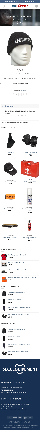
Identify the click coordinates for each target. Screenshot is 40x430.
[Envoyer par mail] (20, 94)
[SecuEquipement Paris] (20, 6)
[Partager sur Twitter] (16, 94)
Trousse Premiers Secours (29, 181)
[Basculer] (3, 106)
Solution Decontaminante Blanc (29, 209)
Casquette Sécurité (10, 182)
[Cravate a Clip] (10, 140)
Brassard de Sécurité (10, 209)
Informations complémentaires (16, 123)
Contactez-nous (14, 421)
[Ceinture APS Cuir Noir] (10, 225)
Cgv (29, 421)
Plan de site (28, 422)
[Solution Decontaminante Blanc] (30, 197)
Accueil (15, 19)
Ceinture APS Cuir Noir (10, 237)
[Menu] (3, 6)
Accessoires (23, 19)
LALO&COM (32, 427)
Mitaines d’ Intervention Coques (30, 153)
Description (9, 106)
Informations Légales (16, 422)
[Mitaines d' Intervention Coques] (30, 140)
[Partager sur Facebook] (13, 94)
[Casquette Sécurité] (10, 169)
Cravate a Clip (10, 152)
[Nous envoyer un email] (36, 6)
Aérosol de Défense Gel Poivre (30, 238)
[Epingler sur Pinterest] (23, 94)
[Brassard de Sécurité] (10, 197)
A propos (24, 421)
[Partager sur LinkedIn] (26, 94)
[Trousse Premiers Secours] (30, 169)
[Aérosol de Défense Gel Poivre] (30, 225)
